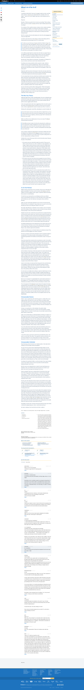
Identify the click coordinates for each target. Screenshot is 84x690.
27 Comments (26, 456)
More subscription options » (56, 46)
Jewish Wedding (50, 671)
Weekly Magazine (25, 673)
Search (41, 673)
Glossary (41, 674)
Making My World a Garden (44, 453)
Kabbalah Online (34, 674)
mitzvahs (37, 133)
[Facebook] (57, 685)
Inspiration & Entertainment (27, 3)
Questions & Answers (24, 5)
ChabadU (35, 681)
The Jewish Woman (34, 671)
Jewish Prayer (50, 674)
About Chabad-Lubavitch (58, 670)
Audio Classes (39, 681)
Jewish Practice (3, 3)
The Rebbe (56, 671)
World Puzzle (23, 293)
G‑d (32, 14)
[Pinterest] (61, 685)
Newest (27, 462)
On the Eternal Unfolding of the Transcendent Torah (29, 453)
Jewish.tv (31, 681)
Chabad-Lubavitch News (58, 672)
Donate (50, 687)
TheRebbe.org (34, 675)
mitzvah (47, 35)
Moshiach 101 (34, 672)
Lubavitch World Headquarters (49, 684)
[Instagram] (62, 685)
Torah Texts (52, 681)
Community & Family (18, 3)
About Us (53, 687)
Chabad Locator (57, 673)
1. (21, 414)
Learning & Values (11, 3)
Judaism (44, 685)
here (43, 476)
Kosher (49, 672)
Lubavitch (36, 684)
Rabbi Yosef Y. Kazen (36, 685)
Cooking (48, 681)
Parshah (49, 673)
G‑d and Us (30, 5)
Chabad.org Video (34, 670)
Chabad (33, 684)
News (44, 681)
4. (21, 418)
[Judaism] (5, 1)
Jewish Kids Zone (34, 673)
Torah (39, 394)
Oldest (29, 462)
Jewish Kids (61, 681)
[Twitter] (59, 685)
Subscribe (41, 672)
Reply (25, 470)
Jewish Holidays (50, 670)
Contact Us (61, 687)
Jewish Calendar (42, 671)
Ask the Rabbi (41, 670)
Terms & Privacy (57, 687)
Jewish (46, 685)
